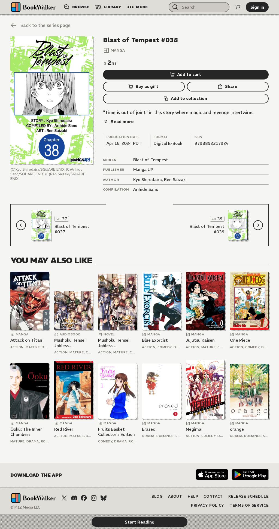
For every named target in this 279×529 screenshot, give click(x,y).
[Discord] (74, 498)
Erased (149, 429)
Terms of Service (249, 505)
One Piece (240, 340)
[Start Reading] (51, 100)
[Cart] (238, 7)
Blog (157, 496)
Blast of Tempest (150, 159)
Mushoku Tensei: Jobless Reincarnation (70, 343)
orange (237, 429)
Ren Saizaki (175, 179)
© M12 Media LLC (25, 507)
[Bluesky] (103, 498)
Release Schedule (248, 496)
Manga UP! (143, 169)
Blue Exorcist (155, 340)
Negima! (194, 429)
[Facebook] (84, 498)
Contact (213, 496)
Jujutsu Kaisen (200, 340)
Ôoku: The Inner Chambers (26, 432)
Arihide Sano (145, 189)
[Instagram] (93, 498)
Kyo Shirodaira (147, 179)
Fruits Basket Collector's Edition (116, 432)
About (175, 496)
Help (193, 496)
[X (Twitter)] (64, 498)
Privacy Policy (207, 505)
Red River (63, 429)
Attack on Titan (26, 340)
